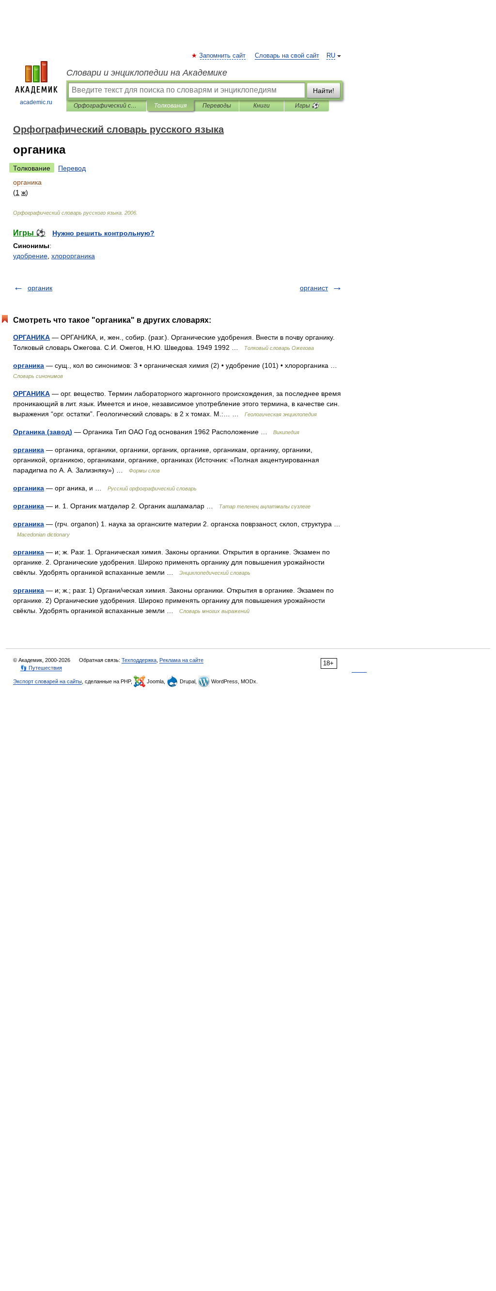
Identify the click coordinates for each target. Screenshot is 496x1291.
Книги (261, 105)
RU (330, 55)
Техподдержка (139, 660)
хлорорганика (73, 256)
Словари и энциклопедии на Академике (146, 73)
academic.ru (36, 102)
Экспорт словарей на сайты (47, 681)
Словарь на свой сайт (287, 55)
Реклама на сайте (181, 660)
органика (28, 365)
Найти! (323, 90)
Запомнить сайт (223, 55)
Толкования (170, 105)
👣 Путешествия (41, 668)
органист (314, 288)
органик (40, 288)
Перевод (72, 168)
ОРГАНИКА (31, 337)
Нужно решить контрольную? (103, 233)
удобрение (30, 256)
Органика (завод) (42, 432)
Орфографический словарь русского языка (106, 105)
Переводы (216, 105)
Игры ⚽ (307, 105)
